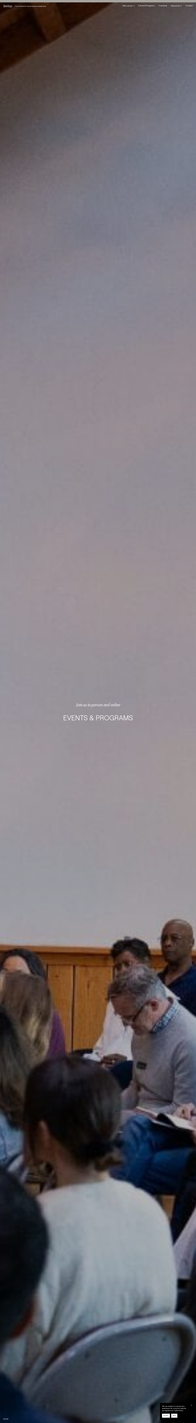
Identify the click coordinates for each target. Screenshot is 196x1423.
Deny (174, 1415)
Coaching (163, 5)
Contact (189, 5)
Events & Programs (146, 5)
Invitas (7, 6)
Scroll (5, 1419)
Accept (165, 1415)
